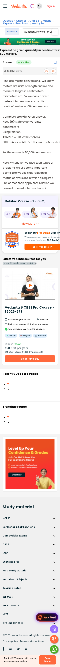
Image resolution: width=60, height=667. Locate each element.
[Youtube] (26, 649)
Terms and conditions (32, 641)
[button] (12, 214)
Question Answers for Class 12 (41, 31)
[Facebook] (3, 649)
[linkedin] (10, 649)
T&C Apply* (53, 240)
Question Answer (14, 21)
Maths (47, 21)
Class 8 (35, 21)
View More (28, 224)
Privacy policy (10, 641)
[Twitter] (18, 649)
